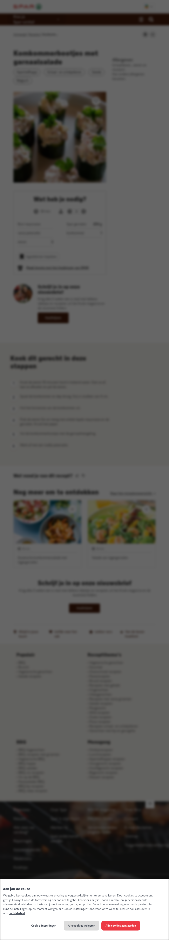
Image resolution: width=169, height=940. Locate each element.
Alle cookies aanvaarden (121, 925)
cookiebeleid (17, 913)
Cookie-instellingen (43, 925)
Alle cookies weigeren (81, 925)
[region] (84, 909)
